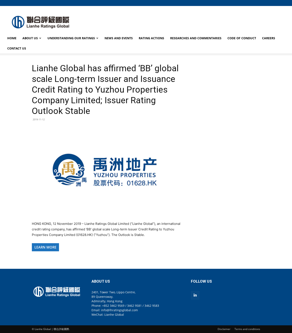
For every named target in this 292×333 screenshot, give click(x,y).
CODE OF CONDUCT (241, 38)
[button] (257, 2)
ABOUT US (30, 38)
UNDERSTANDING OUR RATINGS (71, 38)
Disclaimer (224, 329)
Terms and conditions (247, 329)
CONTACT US (16, 48)
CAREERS (268, 38)
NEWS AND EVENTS (119, 38)
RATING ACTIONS (151, 38)
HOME (11, 38)
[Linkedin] (195, 295)
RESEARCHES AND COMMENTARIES (195, 38)
